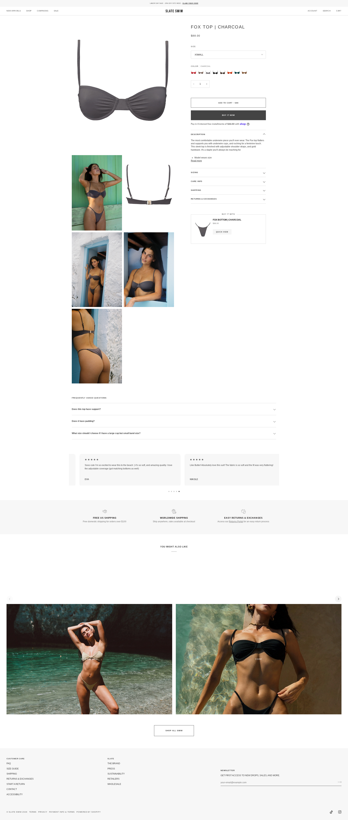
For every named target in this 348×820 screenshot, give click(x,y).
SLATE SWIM (15, 812)
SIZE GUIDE (13, 768)
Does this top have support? (86, 409)
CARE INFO (196, 181)
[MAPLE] (244, 73)
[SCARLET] (194, 73)
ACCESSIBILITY (15, 794)
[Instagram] (339, 812)
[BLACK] (216, 73)
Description (198, 134)
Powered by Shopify (88, 812)
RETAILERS (113, 779)
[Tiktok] (331, 812)
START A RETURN (16, 784)
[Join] (338, 782)
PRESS (111, 768)
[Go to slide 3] (174, 491)
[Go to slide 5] (179, 491)
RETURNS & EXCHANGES (204, 199)
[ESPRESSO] (223, 73)
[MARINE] (238, 73)
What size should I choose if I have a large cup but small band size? (106, 433)
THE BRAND (113, 763)
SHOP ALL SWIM (173, 731)
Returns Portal (236, 521)
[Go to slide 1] (168, 491)
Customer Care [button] (16, 759)
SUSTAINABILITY (116, 774)
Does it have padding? (83, 421)
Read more (196, 160)
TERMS (32, 812)
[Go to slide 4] (176, 491)
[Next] (338, 599)
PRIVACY (42, 812)
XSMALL (199, 54)
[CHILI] (230, 73)
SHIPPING (196, 190)
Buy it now (228, 115)
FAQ (9, 763)
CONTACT (12, 789)
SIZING (194, 172)
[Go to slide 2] (171, 491)
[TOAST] (201, 73)
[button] (29, 11)
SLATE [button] (110, 759)
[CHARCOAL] (209, 73)
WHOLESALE (114, 784)
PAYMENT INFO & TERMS (62, 812)
